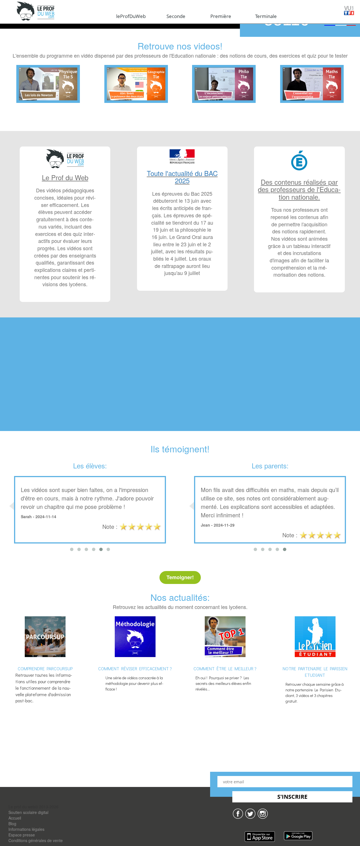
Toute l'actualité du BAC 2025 (182, 176)
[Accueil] (36, 11)
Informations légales (26, 829)
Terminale (266, 16)
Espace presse (21, 835)
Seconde (175, 16)
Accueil (14, 818)
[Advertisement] (180, 380)
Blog (12, 823)
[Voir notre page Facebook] (238, 813)
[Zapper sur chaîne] (262, 813)
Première (220, 16)
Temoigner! (180, 577)
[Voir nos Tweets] (250, 813)
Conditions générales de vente (35, 840)
